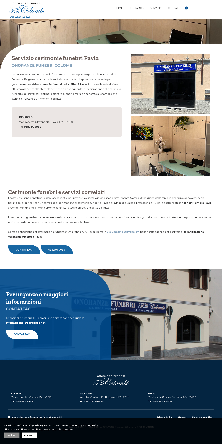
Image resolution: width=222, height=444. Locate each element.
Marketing (29, 430)
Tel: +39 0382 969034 (91, 401)
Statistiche (14, 430)
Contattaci (24, 249)
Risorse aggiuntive (201, 417)
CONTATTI (174, 8)
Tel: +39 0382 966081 (22, 401)
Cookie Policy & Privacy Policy (83, 425)
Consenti (29, 435)
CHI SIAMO (135, 8)
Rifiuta (12, 435)
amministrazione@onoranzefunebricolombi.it (36, 417)
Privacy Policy (164, 417)
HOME (119, 8)
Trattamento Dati (48, 430)
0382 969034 (56, 249)
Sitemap (182, 417)
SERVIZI (155, 8)
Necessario (67, 430)
